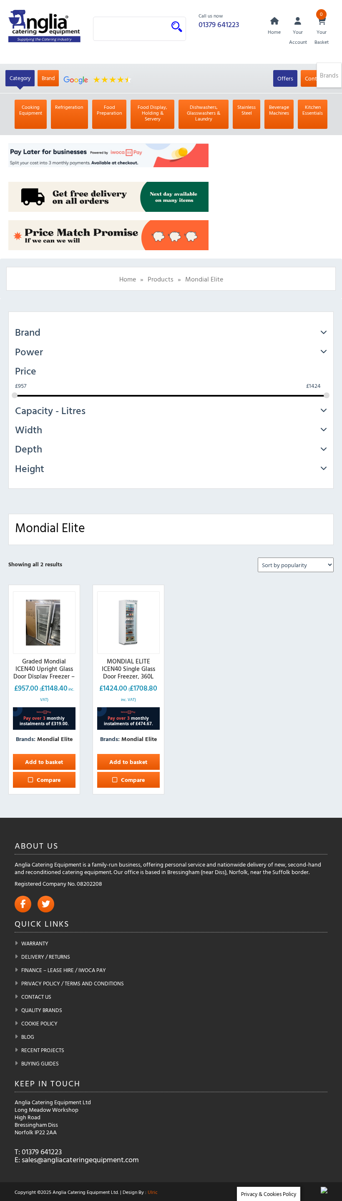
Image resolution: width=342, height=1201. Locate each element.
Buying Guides (40, 1063)
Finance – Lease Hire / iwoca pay (63, 970)
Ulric (153, 1192)
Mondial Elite (55, 738)
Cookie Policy (39, 1023)
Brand (48, 78)
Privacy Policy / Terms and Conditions (72, 983)
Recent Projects (42, 1050)
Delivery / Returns (45, 956)
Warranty (34, 943)
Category (20, 78)
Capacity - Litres (50, 410)
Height (29, 468)
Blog (27, 1037)
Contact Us (36, 996)
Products (161, 279)
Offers (285, 78)
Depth (28, 448)
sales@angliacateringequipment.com (80, 1159)
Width (28, 429)
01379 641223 (219, 24)
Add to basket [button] (44, 761)
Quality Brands (41, 1010)
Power (29, 351)
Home (127, 279)
